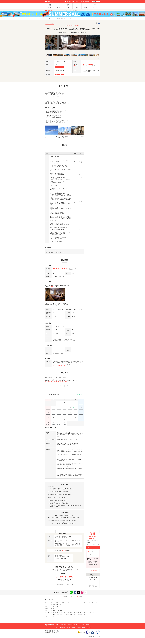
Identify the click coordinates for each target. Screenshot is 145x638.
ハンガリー (90, 612)
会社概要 (57, 624)
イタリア (52, 612)
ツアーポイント (50, 531)
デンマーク (63, 616)
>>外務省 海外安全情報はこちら (59, 365)
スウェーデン (68, 616)
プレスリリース (77, 624)
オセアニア (47, 610)
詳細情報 (70, 531)
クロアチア (70, 614)
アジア (46, 602)
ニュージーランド (60, 610)
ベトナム (88, 602)
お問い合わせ (88, 624)
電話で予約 (69, 1)
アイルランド (69, 612)
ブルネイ (76, 602)
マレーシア (72, 602)
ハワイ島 (56, 606)
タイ (80, 602)
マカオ (60, 602)
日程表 (60, 531)
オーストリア (53, 614)
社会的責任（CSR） (71, 624)
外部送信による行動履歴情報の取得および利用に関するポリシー (65, 627)
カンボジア (92, 602)
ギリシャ (85, 612)
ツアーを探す (66, 596)
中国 (63, 602)
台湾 (54, 602)
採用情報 (64, 624)
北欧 (46, 616)
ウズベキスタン (61, 604)
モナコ (61, 614)
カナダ (56, 618)
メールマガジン (73, 596)
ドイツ (78, 612)
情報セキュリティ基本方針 (81, 627)
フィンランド (53, 616)
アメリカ (52, 618)
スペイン (56, 612)
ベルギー (74, 612)
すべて (55, 389)
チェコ (94, 612)
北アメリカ (47, 618)
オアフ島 (52, 606)
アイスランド (74, 616)
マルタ (58, 614)
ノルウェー (58, 616)
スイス (74, 614)
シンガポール (67, 602)
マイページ (97, 1)
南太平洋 (46, 608)
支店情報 (83, 624)
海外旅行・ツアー (49, 600)
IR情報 (61, 624)
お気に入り (89, 1)
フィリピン (83, 602)
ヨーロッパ (47, 612)
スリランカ (53, 604)
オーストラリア (53, 610)
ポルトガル (65, 614)
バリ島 (57, 604)
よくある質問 (75, 1)
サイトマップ (89, 627)
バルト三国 (78, 614)
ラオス (96, 602)
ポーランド (83, 614)
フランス (60, 612)
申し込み (81, 531)
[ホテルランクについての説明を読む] (56, 286)
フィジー (52, 608)
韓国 (51, 602)
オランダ (81, 612)
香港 (57, 602)
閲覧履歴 (82, 1)
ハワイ (46, 606)
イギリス (64, 612)
